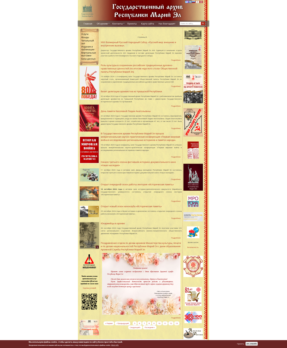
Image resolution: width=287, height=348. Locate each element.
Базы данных (88, 58)
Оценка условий (89, 288)
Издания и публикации (87, 48)
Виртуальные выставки (88, 54)
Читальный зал (87, 42)
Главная (88, 23)
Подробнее (176, 60)
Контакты (118, 24)
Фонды (85, 37)
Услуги (84, 34)
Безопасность (193, 247)
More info (115, 345)
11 (166, 323)
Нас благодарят (167, 23)
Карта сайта (147, 23)
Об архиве (103, 24)
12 (172, 323)
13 (177, 323)
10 (160, 323)
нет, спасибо (252, 344)
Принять (240, 344)
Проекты (132, 23)
